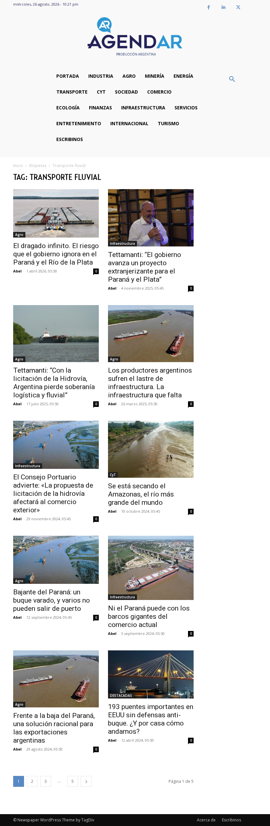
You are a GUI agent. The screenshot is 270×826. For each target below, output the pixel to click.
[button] (232, 79)
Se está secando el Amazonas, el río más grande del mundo (141, 494)
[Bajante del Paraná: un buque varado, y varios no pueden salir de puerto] (56, 560)
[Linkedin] (223, 7)
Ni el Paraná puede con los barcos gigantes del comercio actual (149, 616)
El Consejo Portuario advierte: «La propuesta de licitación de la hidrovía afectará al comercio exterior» (53, 493)
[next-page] (86, 781)
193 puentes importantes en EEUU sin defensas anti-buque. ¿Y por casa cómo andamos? (150, 719)
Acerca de (206, 820)
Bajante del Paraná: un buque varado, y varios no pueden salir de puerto (51, 600)
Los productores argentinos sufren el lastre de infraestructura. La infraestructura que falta (150, 382)
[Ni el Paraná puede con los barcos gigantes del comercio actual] (151, 568)
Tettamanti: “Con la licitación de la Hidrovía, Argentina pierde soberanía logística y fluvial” (54, 382)
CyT (113, 474)
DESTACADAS (121, 695)
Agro (19, 234)
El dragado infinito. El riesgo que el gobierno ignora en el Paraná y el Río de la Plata (56, 254)
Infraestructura (122, 243)
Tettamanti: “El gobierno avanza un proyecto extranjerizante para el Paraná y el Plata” (144, 267)
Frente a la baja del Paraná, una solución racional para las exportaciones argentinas (54, 728)
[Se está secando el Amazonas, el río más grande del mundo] (151, 449)
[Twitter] (238, 7)
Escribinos (231, 820)
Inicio (18, 165)
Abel (17, 271)
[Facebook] (208, 7)
